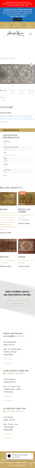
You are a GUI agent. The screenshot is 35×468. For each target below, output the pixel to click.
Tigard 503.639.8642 (6, 25)
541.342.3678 (8, 434)
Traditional (6, 58)
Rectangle (5, 161)
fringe (25, 119)
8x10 (5, 119)
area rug (17, 119)
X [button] (33, 2)
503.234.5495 (8, 396)
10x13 (1, 119)
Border (21, 119)
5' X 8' (15, 116)
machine (32, 119)
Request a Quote (17, 303)
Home (1, 58)
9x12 (13, 119)
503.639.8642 (8, 359)
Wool (6, 121)
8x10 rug (9, 119)
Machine (5, 172)
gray (28, 119)
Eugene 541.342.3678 (29, 25)
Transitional (26, 116)
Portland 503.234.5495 (17, 25)
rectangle (2, 121)
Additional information (11, 130)
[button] (31, 64)
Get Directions (8, 363)
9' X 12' (12, 149)
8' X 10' (8, 149)
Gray (4, 178)
